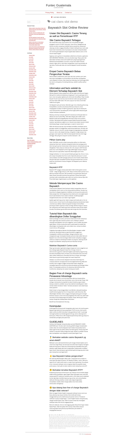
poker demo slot (61, 424)
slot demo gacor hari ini (58, 425)
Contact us (68, 12)
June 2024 (31, 102)
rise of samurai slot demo (70, 424)
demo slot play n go (71, 420)
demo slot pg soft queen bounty (60, 420)
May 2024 (31, 104)
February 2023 (32, 131)
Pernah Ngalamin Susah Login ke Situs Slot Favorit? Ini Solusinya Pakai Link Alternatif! (37, 39)
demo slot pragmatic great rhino (81, 420)
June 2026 (31, 59)
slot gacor (29, 145)
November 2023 (32, 114)
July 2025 (31, 78)
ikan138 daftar (31, 140)
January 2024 (32, 111)
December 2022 (32, 134)
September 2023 (32, 118)
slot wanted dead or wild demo (69, 426)
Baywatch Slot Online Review (68, 27)
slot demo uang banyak (58, 426)
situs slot (29, 146)
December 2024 (32, 91)
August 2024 (32, 98)
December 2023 (32, 113)
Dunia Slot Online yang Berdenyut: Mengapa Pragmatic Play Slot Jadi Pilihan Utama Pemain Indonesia (37, 48)
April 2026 (31, 62)
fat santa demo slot (84, 421)
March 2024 (31, 107)
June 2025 (31, 80)
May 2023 (31, 125)
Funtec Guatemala (58, 5)
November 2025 (32, 71)
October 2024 (32, 95)
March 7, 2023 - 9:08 (54, 414)
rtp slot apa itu (78, 424)
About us (59, 12)
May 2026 (31, 60)
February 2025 (32, 87)
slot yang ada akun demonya (82, 426)
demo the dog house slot (74, 421)
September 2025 (32, 75)
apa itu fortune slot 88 (68, 417)
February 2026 (32, 66)
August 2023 (32, 120)
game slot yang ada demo (59, 422)
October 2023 (32, 116)
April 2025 (31, 84)
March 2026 (31, 64)
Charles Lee (63, 414)
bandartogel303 (31, 143)
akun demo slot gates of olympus (57, 416)
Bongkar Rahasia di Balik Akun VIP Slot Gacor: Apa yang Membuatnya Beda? (37, 34)
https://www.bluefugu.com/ (34, 142)
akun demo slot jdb (68, 416)
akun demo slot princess (77, 416)
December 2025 (32, 69)
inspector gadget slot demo (69, 422)
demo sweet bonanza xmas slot (62, 421)
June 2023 (31, 123)
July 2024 (31, 100)
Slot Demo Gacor (71, 414)
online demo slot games (80, 422)
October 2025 (32, 73)
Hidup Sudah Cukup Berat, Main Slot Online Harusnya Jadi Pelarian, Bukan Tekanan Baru (37, 29)
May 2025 (31, 82)
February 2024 (32, 109)
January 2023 (32, 132)
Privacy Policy (49, 12)
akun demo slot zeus (59, 417)
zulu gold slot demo (62, 428)
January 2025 (32, 89)
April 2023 (31, 127)
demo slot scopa (52, 421)
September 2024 (32, 96)
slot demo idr (66, 425)
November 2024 (32, 93)
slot (28, 148)
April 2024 (31, 105)
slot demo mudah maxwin (74, 425)
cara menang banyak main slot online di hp (77, 418)
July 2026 (31, 57)
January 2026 (32, 68)
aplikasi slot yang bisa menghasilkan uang (60, 418)
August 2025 (32, 77)
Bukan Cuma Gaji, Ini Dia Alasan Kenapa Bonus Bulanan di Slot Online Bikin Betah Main (36, 43)
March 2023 (31, 129)
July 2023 (31, 122)
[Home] (51, 17)
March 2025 (31, 86)
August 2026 (32, 55)
